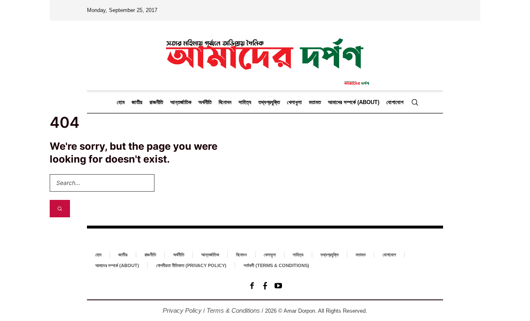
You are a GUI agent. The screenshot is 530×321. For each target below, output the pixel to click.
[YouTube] (278, 285)
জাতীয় (123, 254)
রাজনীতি (150, 254)
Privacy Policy (182, 310)
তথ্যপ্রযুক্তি (329, 254)
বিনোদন (241, 254)
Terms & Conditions (233, 310)
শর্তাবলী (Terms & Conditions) (276, 265)
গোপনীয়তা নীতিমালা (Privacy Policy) (191, 265)
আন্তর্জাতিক (210, 254)
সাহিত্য (298, 254)
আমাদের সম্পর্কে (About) (117, 265)
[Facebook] (251, 285)
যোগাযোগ (389, 254)
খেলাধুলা (270, 254)
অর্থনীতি (178, 254)
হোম (98, 254)
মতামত (361, 254)
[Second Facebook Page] (265, 285)
